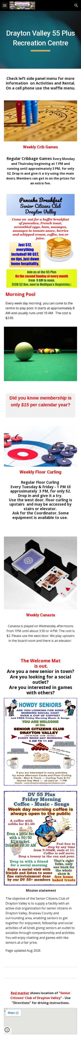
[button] (4, 5)
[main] (40, 40)
